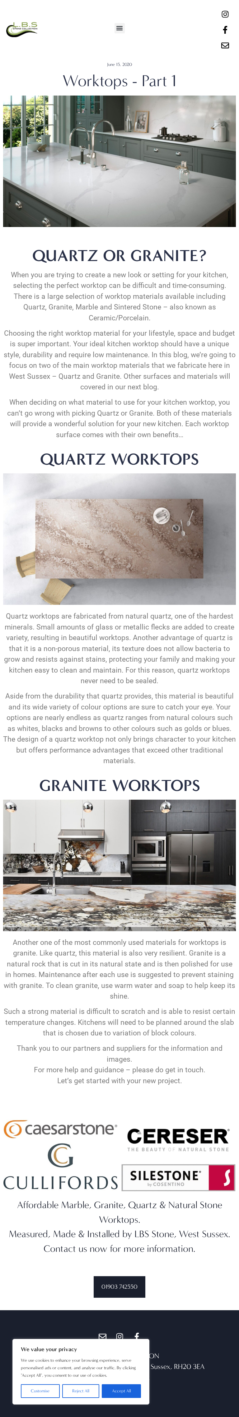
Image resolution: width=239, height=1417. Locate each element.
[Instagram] (225, 14)
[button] (120, 28)
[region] (80, 1372)
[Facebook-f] (225, 29)
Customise (40, 1391)
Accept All (121, 1391)
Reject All (80, 1391)
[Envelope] (225, 45)
